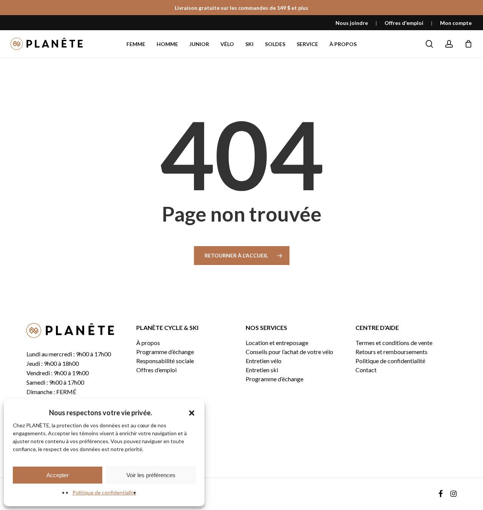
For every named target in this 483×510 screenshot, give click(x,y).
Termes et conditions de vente (393, 343)
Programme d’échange (165, 352)
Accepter (57, 475)
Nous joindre (351, 23)
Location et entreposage (277, 343)
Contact (366, 370)
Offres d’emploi (156, 370)
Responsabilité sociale (165, 361)
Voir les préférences (150, 475)
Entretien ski (262, 370)
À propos (148, 343)
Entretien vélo (263, 361)
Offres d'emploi (404, 23)
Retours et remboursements (391, 352)
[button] (191, 413)
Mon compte (456, 23)
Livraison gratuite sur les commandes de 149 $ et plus (241, 8)
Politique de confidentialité (104, 492)
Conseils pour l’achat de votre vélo (289, 352)
